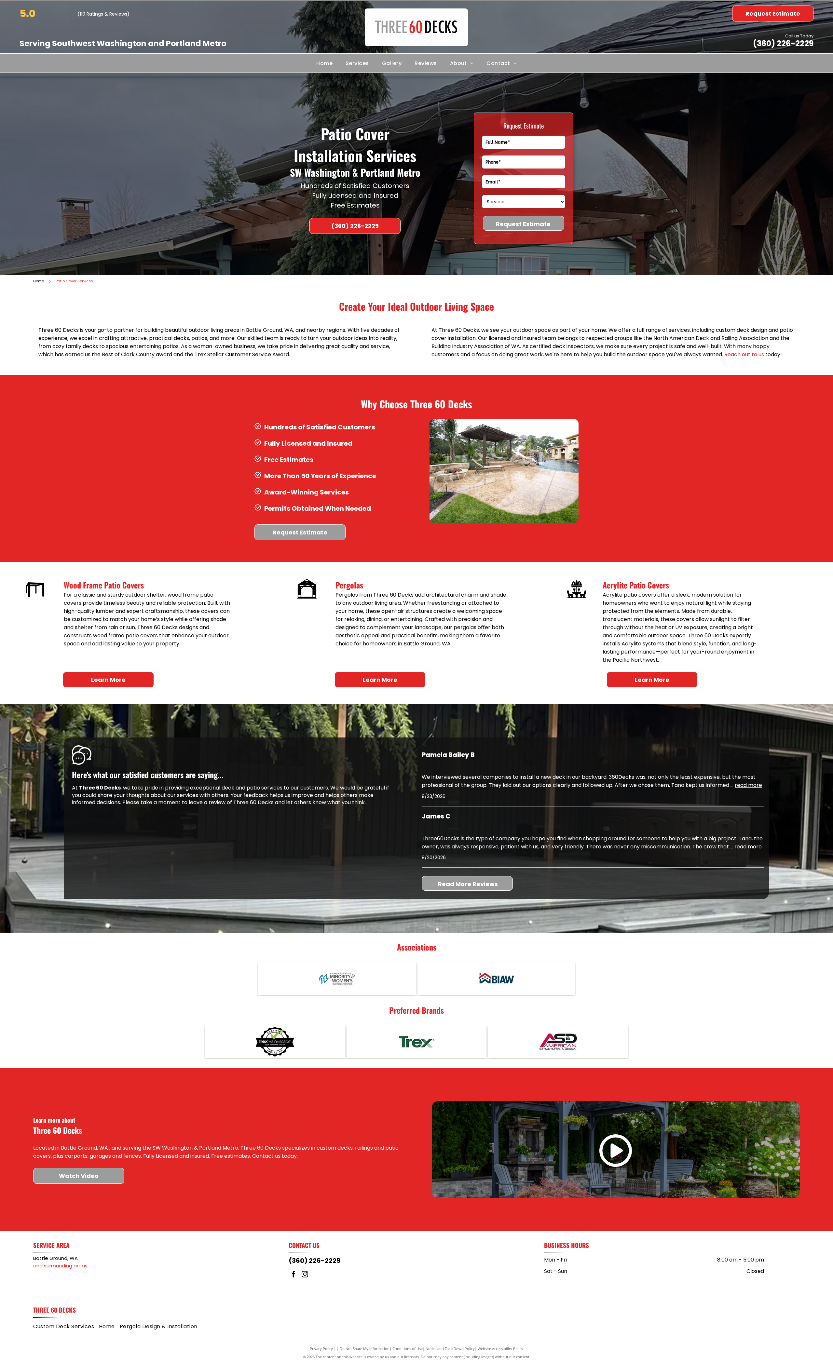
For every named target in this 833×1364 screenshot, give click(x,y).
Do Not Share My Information (364, 1348)
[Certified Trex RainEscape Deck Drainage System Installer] (275, 1041)
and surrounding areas (60, 1265)
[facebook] (293, 1275)
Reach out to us (744, 354)
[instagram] (305, 1275)
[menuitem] (324, 63)
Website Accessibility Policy (500, 1348)
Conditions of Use (407, 1348)
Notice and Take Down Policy (450, 1348)
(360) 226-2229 (783, 43)
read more (748, 785)
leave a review (207, 802)
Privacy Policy (321, 1348)
